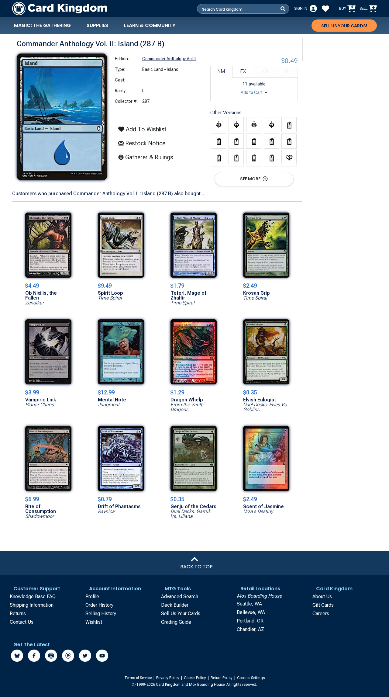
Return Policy (222, 678)
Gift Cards (323, 605)
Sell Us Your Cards (180, 613)
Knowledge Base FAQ (33, 596)
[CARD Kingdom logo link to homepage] (59, 8)
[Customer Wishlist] (325, 8)
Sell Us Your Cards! (344, 26)
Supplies (97, 25)
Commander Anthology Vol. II (169, 58)
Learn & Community (149, 25)
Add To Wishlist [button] (145, 129)
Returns (18, 613)
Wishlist (93, 622)
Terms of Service (138, 678)
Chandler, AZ (250, 629)
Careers (320, 613)
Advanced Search (179, 596)
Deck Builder (174, 605)
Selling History (100, 613)
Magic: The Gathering (42, 25)
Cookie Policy (195, 678)
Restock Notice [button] (144, 143)
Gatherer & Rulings (151, 157)
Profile (92, 596)
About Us (322, 596)
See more (250, 179)
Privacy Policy (168, 678)
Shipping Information (31, 605)
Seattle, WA (249, 604)
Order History (99, 605)
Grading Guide (176, 622)
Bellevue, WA (251, 612)
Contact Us (21, 622)
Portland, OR (250, 621)
